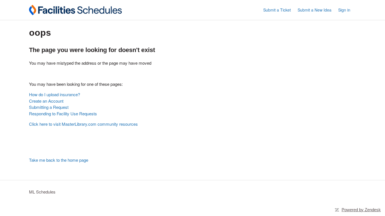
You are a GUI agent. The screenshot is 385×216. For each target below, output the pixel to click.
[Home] (75, 10)
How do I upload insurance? (54, 94)
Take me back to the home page (58, 160)
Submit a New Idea (314, 10)
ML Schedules (42, 192)
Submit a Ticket (277, 10)
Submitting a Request (48, 107)
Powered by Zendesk (361, 209)
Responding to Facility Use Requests (63, 113)
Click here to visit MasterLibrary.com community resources (83, 124)
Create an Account (46, 101)
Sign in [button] (344, 10)
